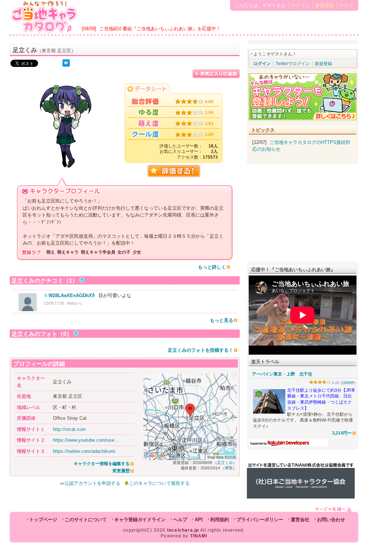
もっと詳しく (212, 267)
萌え (50, 252)
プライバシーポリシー (259, 519)
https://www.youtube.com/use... (86, 440)
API (199, 519)
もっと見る (221, 320)
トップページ (43, 519)
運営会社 (300, 519)
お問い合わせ (331, 519)
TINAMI (198, 535)
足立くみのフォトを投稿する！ (200, 350)
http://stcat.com (69, 429)
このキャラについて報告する (159, 483)
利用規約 (219, 519)
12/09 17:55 (54, 303)
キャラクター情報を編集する (102, 463)
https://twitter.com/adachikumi (84, 451)
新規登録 (324, 5)
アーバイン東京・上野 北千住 (282, 374)
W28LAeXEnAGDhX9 (72, 295)
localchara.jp (183, 530)
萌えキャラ (68, 252)
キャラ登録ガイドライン (140, 519)
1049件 (348, 383)
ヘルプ (346, 5)
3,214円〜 (342, 433)
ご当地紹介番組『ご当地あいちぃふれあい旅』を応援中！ (160, 28)
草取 (229, 468)
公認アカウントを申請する (92, 483)
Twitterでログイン (293, 63)
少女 (137, 252)
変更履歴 (121, 470)
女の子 (124, 252)
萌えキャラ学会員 (98, 252)
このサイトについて (86, 519)
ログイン (300, 5)
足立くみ (225, 462)
